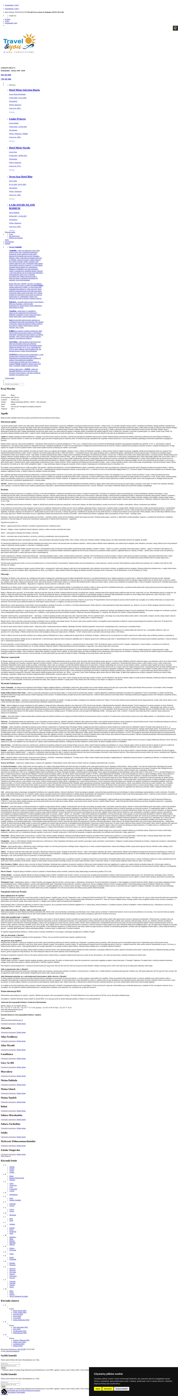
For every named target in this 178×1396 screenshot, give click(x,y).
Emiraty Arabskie (15, 1200)
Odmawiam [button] (108, 1389)
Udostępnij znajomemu (8, 1024)
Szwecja (12, 1278)
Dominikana (13, 1194)
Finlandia (12, 1204)
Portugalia (12, 1259)
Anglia (11, 1170)
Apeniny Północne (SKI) (21, 1340)
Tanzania (12, 1283)
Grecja (11, 1209)
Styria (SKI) (17, 1316)
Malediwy (12, 1237)
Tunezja (12, 1285)
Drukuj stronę (21, 1024)
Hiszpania (12, 1215)
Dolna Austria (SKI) (19, 1311)
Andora (11, 1169)
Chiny (11, 1183)
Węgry (11, 1293)
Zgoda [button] (98, 1389)
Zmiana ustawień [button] (122, 1389)
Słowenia (12, 1270)
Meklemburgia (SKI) (20, 1333)
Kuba (11, 1233)
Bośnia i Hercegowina (16, 1178)
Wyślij (3, 1368)
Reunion (12, 1263)
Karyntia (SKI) (18, 1314)
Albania (12, 1167)
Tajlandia (12, 1281)
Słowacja (12, 1268)
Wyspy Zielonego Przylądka (18, 1296)
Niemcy (12, 1248)
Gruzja (11, 1211)
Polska (11, 1257)
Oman (11, 1254)
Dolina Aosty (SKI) (19, 1342)
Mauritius (12, 1243)
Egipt (11, 1198)
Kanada (12, 1228)
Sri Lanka (12, 1272)
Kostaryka (12, 1231)
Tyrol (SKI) (17, 1318)
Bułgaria (12, 1180)
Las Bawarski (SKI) (19, 1331)
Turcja (11, 1287)
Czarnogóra (13, 1189)
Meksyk (12, 1244)
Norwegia (12, 1250)
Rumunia (12, 1265)
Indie (11, 1219)
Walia (11, 1291)
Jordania (12, 1224)
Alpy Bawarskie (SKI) (20, 1327)
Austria (11, 1172)
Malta (11, 1239)
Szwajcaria (13, 1276)
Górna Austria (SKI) (19, 1312)
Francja (11, 1206)
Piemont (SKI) (18, 1346)
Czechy (11, 1191)
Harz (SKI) (16, 1329)
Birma (11, 1176)
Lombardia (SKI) (18, 1344)
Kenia (11, 1230)
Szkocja (12, 1274)
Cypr (11, 1187)
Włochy (12, 1294)
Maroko (12, 1241)
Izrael (11, 1220)
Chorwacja (13, 1185)
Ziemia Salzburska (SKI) (21, 1320)
